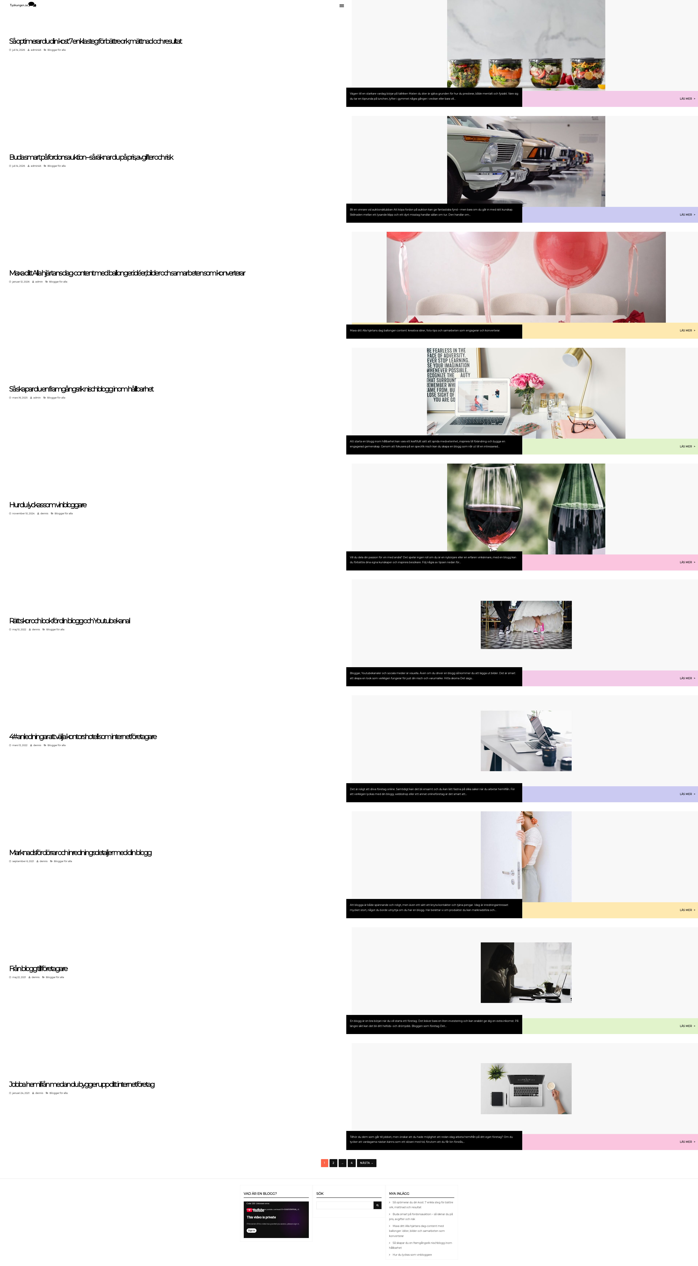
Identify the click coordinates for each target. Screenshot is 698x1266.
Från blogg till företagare (38, 968)
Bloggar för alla (57, 49)
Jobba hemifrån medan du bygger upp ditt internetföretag (81, 1084)
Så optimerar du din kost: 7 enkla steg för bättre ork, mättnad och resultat (95, 41)
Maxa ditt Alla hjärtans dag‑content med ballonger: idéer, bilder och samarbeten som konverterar (126, 272)
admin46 (36, 49)
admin (39, 281)
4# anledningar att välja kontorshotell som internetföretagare (82, 736)
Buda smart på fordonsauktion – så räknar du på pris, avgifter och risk (90, 157)
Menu (341, 5)
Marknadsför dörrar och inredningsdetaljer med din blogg (80, 852)
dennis (44, 513)
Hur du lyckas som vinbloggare (47, 504)
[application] (276, 1219)
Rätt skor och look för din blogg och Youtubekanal (69, 620)
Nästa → (367, 1163)
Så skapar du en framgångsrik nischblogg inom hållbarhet (81, 388)
